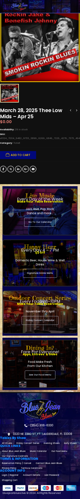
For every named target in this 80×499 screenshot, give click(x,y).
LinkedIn (18, 169)
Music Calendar (38, 451)
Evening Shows (51, 443)
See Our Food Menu (40, 374)
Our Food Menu (59, 451)
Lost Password (52, 475)
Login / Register (10, 475)
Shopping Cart (9, 480)
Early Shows (70, 443)
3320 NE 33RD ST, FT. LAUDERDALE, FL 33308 (42, 434)
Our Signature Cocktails (15, 456)
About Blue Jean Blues (13, 451)
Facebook (3, 169)
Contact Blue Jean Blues (49, 463)
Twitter (10, 169)
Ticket (16, 143)
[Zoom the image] (40, 400)
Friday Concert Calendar (40, 320)
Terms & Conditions (31, 468)
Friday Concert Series (27, 443)
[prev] (70, 110)
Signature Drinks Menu (40, 273)
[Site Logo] (19, 6)
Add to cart (20, 155)
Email (33, 169)
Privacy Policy (9, 468)
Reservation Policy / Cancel (16, 463)
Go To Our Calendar (40, 222)
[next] (77, 110)
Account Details (31, 475)
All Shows (7, 443)
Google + (25, 169)
